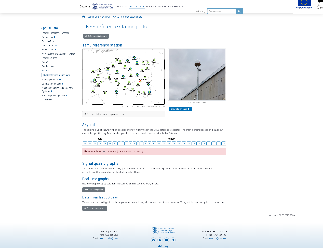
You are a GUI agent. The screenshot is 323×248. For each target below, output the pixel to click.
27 (95, 143)
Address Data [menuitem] (48, 49)
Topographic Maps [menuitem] (50, 79)
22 (214, 143)
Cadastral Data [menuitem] (48, 45)
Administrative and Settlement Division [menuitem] (58, 53)
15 (179, 143)
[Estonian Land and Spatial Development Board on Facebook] (160, 239)
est (197, 11)
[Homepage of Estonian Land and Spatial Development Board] (153, 239)
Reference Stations (96, 36)
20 (204, 143)
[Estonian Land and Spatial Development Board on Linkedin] (173, 239)
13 (169, 143)
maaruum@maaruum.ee (219, 238)
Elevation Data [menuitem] (48, 41)
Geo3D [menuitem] (45, 62)
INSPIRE (162, 6)
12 (164, 143)
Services (151, 6)
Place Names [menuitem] (47, 99)
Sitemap (164, 246)
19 (199, 143)
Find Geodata (175, 6)
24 (224, 143)
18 (194, 143)
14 (174, 143)
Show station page (179, 109)
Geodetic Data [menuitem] (48, 66)
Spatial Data (137, 6)
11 (159, 143)
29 (105, 143)
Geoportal (85, 6)
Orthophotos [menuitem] (47, 37)
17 (189, 143)
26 (90, 143)
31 (115, 143)
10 (154, 143)
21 (209, 143)
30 (110, 143)
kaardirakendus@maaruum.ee (111, 238)
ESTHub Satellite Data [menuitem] (51, 83)
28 (100, 143)
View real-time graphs (93, 189)
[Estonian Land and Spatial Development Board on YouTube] (166, 239)
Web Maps (122, 6)
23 (219, 143)
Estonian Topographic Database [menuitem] (55, 33)
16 (184, 143)
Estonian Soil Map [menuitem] (49, 58)
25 (85, 143)
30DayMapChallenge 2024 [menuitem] (53, 95)
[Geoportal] (101, 6)
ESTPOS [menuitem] (45, 70)
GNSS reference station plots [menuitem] (56, 75)
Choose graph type (95, 208)
